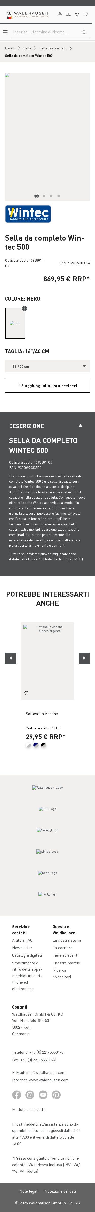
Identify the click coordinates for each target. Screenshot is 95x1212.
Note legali (29, 1191)
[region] (47, 137)
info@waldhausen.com (45, 1072)
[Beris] (47, 877)
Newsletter (22, 947)
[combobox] (44, 32)
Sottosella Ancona (42, 713)
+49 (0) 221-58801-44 (39, 1059)
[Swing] (47, 834)
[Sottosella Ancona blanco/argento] (47, 661)
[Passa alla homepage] (26, 14)
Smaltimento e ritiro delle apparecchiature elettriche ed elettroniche (27, 975)
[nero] (15, 323)
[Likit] (47, 898)
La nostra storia (67, 940)
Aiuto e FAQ (22, 940)
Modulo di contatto (28, 1109)
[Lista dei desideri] (86, 14)
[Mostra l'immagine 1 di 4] (36, 196)
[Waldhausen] (47, 792)
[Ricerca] (84, 32)
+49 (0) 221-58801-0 (46, 1052)
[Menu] (5, 32)
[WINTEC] (28, 213)
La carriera (62, 947)
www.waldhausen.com (49, 1079)
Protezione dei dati (59, 1191)
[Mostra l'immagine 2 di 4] (44, 196)
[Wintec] (47, 856)
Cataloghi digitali (27, 955)
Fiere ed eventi (65, 955)
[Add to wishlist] (26, 694)
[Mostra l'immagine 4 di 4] (58, 196)
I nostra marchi (66, 962)
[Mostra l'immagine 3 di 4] (51, 196)
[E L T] (47, 813)
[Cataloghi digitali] (68, 14)
